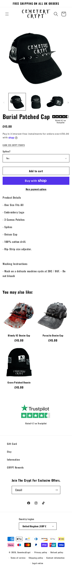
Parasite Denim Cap (53, 335)
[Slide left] (4, 102)
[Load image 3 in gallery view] (54, 101)
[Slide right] (68, 102)
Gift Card (12, 444)
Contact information (55, 557)
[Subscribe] (56, 490)
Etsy (9, 451)
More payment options (36, 189)
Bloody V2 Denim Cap (19, 335)
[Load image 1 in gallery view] (17, 101)
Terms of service (18, 557)
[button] (7, 14)
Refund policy (57, 552)
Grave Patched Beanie (19, 382)
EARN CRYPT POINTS (14, 145)
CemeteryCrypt (24, 552)
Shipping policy (36, 557)
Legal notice (37, 563)
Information (13, 459)
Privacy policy (40, 552)
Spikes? (6, 151)
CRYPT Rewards (15, 467)
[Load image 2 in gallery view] (36, 101)
